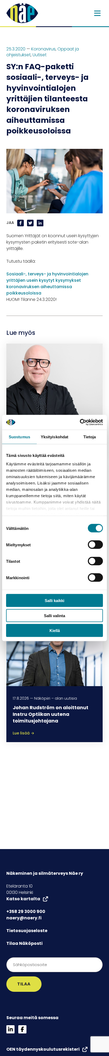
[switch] (95, 544)
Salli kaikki (54, 600)
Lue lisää (23, 733)
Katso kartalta (23, 899)
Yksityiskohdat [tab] (54, 436)
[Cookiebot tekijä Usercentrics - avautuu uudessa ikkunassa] (80, 422)
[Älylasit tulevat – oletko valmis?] (54, 379)
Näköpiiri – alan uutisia (55, 698)
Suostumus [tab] (19, 436)
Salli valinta (54, 615)
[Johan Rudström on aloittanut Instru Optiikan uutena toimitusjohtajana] (54, 649)
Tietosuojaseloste (26, 931)
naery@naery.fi (24, 918)
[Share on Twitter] (31, 222)
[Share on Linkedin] (40, 222)
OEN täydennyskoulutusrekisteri (43, 1049)
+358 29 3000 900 (25, 911)
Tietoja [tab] (89, 436)
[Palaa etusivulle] (22, 13)
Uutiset (40, 55)
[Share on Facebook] (21, 222)
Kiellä (54, 630)
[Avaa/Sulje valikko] (97, 13)
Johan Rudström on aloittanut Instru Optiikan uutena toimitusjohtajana (50, 714)
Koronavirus (43, 49)
